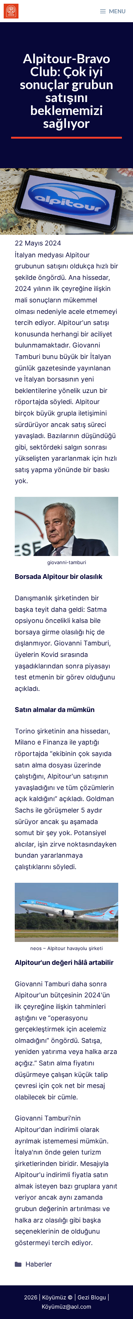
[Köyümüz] (11, 11)
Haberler (38, 1264)
